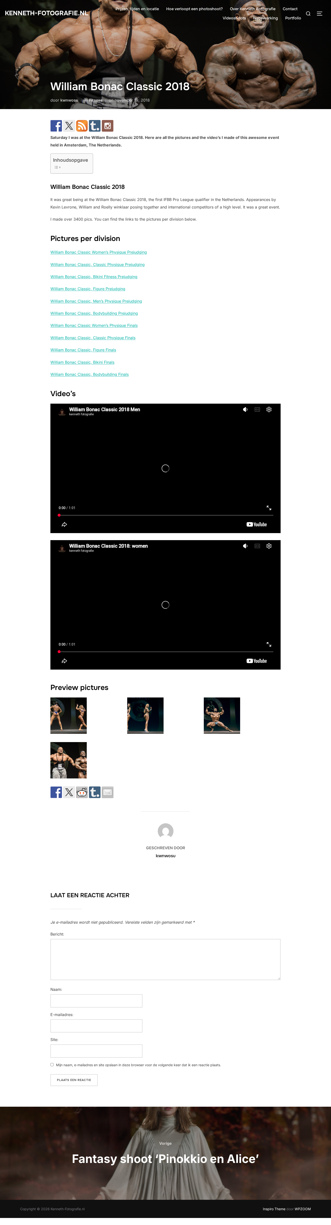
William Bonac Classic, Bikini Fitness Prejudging (93, 276)
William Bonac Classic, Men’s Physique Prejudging (96, 301)
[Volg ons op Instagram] (107, 126)
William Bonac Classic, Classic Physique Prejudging (97, 264)
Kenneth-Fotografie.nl (46, 13)
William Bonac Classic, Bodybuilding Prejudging (94, 313)
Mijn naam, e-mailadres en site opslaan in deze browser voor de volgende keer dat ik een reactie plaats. (138, 1065)
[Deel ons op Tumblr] (95, 792)
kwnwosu (69, 100)
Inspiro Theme (274, 1209)
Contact (290, 8)
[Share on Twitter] (69, 792)
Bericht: (57, 934)
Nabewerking (265, 18)
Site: (54, 1039)
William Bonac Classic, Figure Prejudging (87, 288)
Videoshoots (234, 18)
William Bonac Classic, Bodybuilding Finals (89, 374)
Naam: (56, 989)
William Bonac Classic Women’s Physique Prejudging (98, 252)
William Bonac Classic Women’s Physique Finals (94, 325)
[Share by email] (107, 792)
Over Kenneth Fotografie (253, 8)
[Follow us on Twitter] (69, 126)
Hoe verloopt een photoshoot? (194, 8)
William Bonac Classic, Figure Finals (83, 349)
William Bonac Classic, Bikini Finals (82, 362)
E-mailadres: (61, 1014)
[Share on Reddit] (82, 792)
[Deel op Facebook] (56, 792)
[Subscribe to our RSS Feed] (82, 126)
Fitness (95, 100)
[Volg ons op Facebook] (56, 126)
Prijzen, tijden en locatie (137, 8)
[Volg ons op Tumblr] (95, 126)
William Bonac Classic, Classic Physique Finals (92, 337)
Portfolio (293, 18)
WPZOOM (303, 1209)
